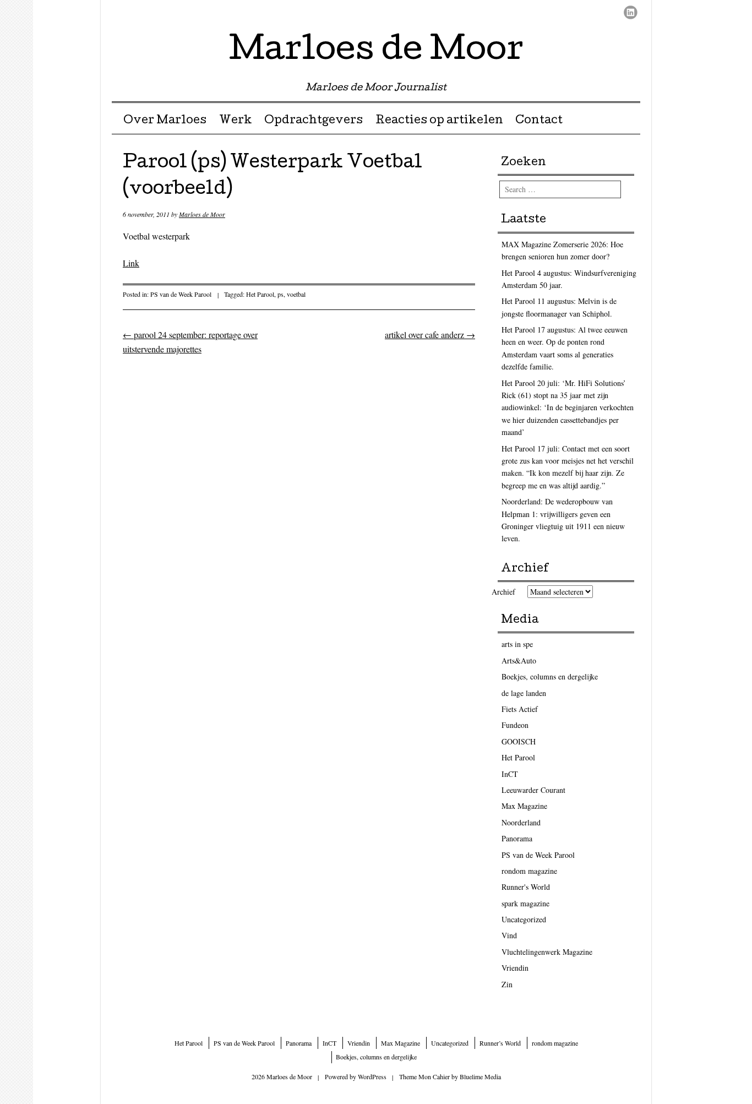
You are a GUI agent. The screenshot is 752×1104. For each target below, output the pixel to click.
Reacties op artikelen (439, 121)
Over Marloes (164, 121)
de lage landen (524, 693)
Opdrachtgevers (313, 121)
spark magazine (525, 903)
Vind (509, 935)
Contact (539, 121)
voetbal (296, 294)
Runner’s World (500, 1042)
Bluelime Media (480, 1076)
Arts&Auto (519, 660)
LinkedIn (630, 12)
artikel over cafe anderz (430, 334)
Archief (503, 591)
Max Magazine (524, 806)
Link (131, 263)
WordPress (372, 1076)
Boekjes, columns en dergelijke (550, 676)
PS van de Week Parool (180, 294)
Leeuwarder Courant (533, 790)
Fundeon (515, 725)
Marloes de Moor (376, 51)
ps (280, 294)
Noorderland (521, 822)
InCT (510, 774)
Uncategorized (524, 919)
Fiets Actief (520, 709)
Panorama (517, 838)
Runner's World (526, 887)
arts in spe (517, 644)
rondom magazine (529, 871)
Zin (507, 984)
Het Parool (260, 294)
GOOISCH (519, 741)
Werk (235, 121)
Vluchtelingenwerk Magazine (547, 952)
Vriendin (515, 967)
